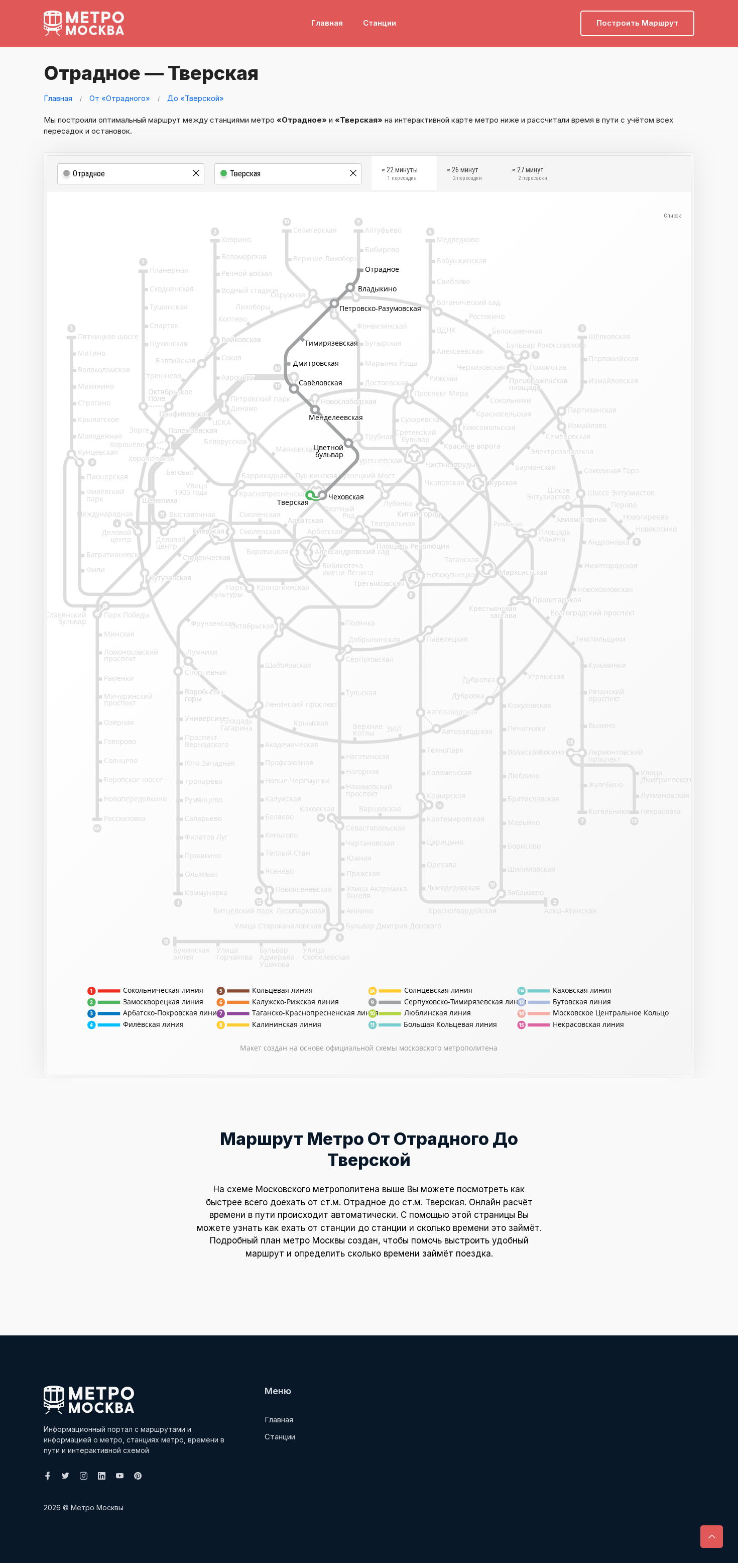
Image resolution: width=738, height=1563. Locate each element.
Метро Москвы (97, 1507)
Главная (327, 23)
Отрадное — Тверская (151, 72)
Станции (379, 23)
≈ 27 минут (529, 174)
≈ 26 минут (464, 174)
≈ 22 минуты (400, 174)
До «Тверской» (195, 98)
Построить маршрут (637, 23)
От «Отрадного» (119, 98)
